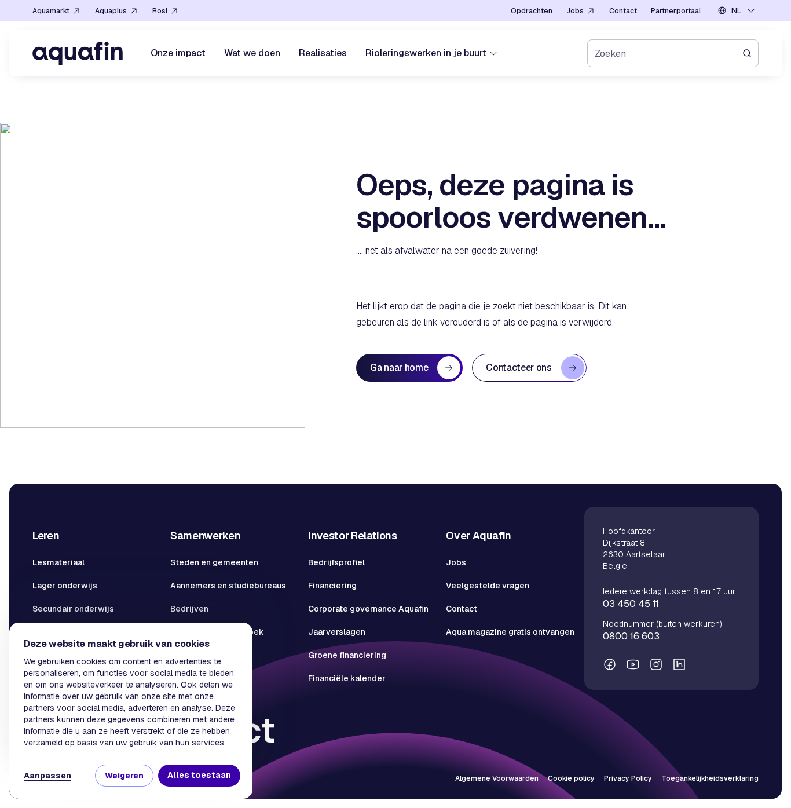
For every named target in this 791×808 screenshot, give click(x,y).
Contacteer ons (519, 367)
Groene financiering (347, 655)
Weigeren (124, 775)
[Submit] (750, 53)
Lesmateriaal (58, 562)
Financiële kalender (347, 678)
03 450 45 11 (631, 604)
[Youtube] (633, 664)
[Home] (77, 53)
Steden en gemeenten (214, 562)
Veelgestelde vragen (487, 585)
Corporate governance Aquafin (368, 609)
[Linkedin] (679, 664)
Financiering (332, 585)
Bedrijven (189, 609)
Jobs (456, 562)
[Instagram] (656, 664)
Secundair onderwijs (73, 609)
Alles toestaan (199, 775)
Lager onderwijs (64, 585)
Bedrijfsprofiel (336, 562)
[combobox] (737, 10)
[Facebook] (610, 664)
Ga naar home (399, 367)
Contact (461, 609)
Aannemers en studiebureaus (228, 585)
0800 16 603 (631, 636)
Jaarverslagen (336, 632)
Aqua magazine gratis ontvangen (510, 632)
